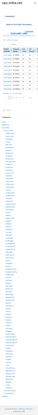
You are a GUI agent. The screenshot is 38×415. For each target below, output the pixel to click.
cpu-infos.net (27, 409)
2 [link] (13, 98)
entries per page (12, 40)
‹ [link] (6, 98)
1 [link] (9, 98)
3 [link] (16, 98)
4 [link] (19, 98)
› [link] (33, 98)
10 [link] (30, 98)
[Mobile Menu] (35, 3)
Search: (14, 44)
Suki (23, 411)
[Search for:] (19, 110)
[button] (11, 50)
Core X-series (8, 55)
